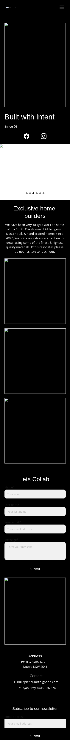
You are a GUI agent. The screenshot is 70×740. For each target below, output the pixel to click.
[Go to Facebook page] (26, 136)
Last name (11, 505)
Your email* (12, 522)
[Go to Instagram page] (43, 136)
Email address (14, 717)
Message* (11, 540)
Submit (35, 569)
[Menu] (62, 7)
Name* (9, 487)
